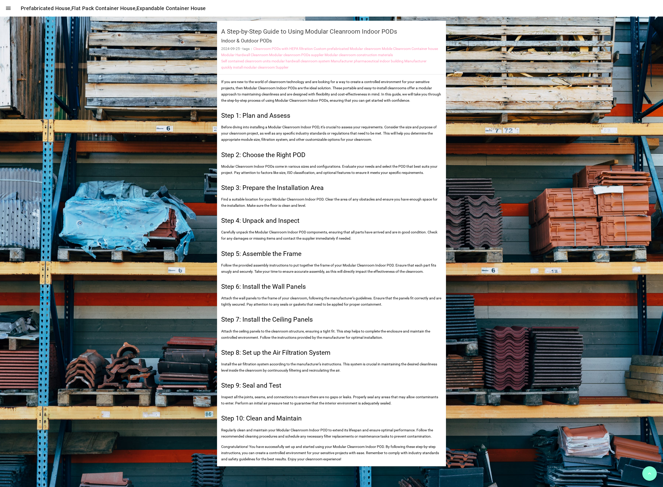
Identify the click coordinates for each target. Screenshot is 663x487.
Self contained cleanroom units (246, 61)
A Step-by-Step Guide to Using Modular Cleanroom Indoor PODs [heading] (309, 31)
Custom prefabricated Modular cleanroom (347, 49)
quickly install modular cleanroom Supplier (255, 67)
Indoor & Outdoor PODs (246, 41)
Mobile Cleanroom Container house (410, 49)
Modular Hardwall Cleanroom (244, 55)
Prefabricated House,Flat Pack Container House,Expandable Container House (113, 8)
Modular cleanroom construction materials (359, 55)
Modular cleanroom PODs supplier (296, 55)
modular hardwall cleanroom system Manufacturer (312, 61)
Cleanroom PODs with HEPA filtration (283, 49)
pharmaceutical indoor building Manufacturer (390, 61)
